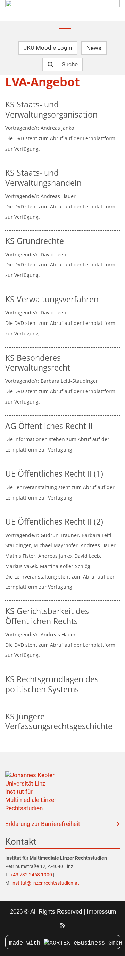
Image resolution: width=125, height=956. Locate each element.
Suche (70, 64)
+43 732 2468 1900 (31, 874)
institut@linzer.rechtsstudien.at (45, 883)
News (93, 47)
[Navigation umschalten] (65, 29)
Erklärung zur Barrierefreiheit (42, 823)
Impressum (101, 911)
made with (26, 943)
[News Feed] (62, 926)
